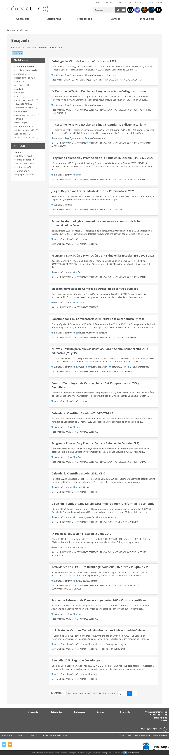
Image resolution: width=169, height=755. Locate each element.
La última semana (24, 163)
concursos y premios (26, 100)
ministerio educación (26, 130)
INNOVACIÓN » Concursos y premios (119, 337)
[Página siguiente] (134, 693)
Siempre (18, 152)
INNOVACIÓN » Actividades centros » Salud (123, 179)
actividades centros (26, 70)
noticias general (23, 133)
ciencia (19, 96)
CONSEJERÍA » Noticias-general (116, 371)
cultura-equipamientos (27, 115)
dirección (20, 122)
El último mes (22, 167)
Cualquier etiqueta (24, 66)
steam (19, 92)
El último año (22, 170)
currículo (20, 118)
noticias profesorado (26, 137)
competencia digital (25, 107)
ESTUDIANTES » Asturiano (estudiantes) (81, 79)
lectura (19, 81)
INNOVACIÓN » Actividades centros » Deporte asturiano (91, 209)
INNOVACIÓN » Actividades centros (124, 79)
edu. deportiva (23, 103)
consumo (20, 111)
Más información (133, 753)
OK (125, 753)
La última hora (23, 155)
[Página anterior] (120, 693)
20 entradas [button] (59, 693)
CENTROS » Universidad (112, 648)
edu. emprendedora (25, 126)
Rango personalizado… (25, 174)
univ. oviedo (21, 85)
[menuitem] (99, 2)
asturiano (20, 73)
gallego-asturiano (24, 77)
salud (18, 88)
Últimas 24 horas (24, 159)
